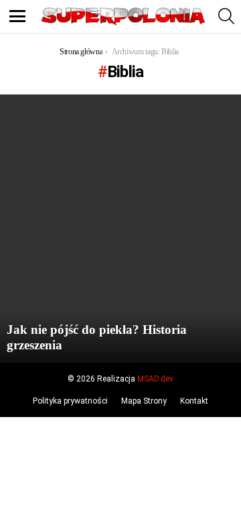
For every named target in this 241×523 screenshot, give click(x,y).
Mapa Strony (144, 401)
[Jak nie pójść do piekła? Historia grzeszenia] (120, 229)
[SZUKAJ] (226, 16)
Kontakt (194, 401)
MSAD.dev (155, 379)
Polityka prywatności (70, 401)
